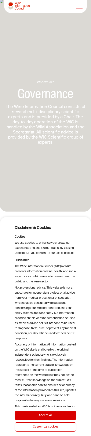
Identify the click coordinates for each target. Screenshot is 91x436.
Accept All (45, 415)
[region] (45, 326)
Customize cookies (45, 426)
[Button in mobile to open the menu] (79, 6)
